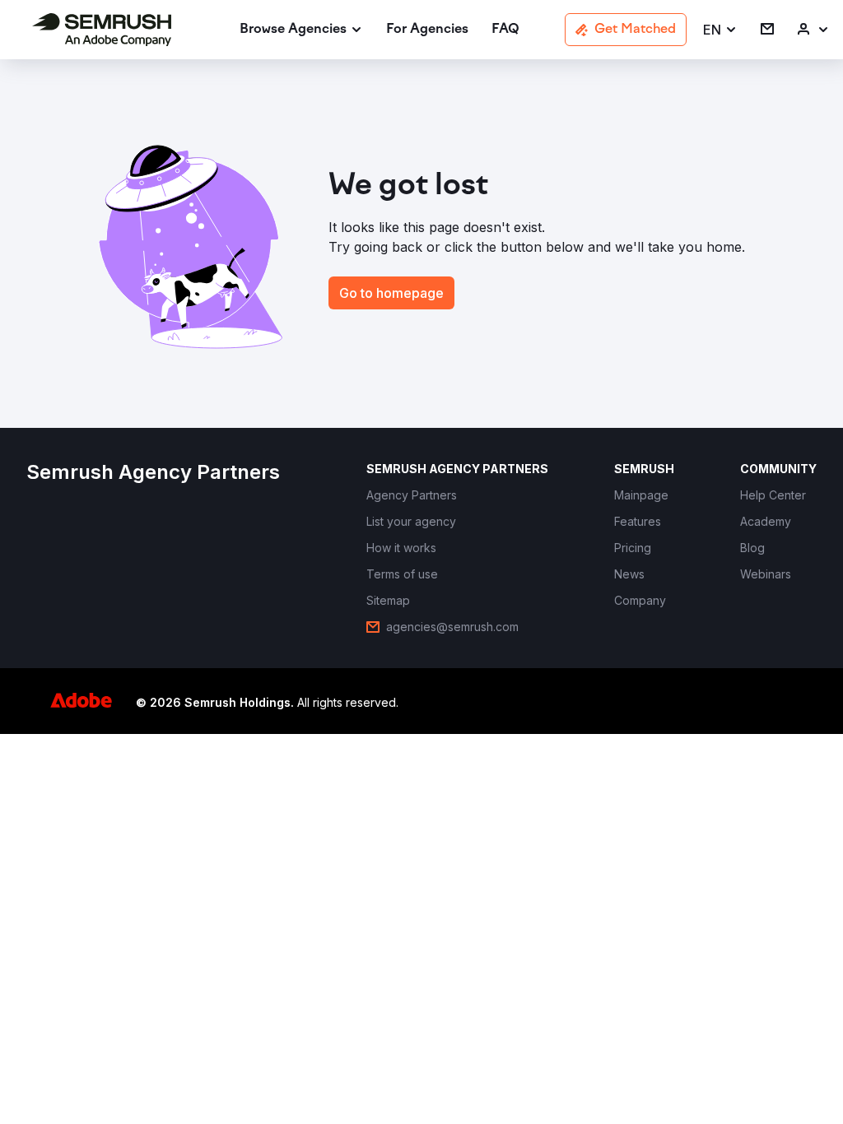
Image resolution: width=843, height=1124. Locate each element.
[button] (720, 30)
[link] (427, 30)
